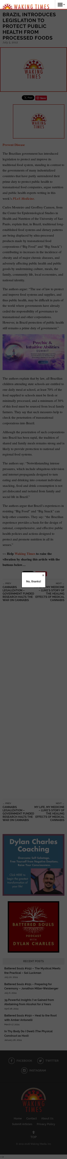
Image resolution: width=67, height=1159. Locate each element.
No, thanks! (33, 581)
